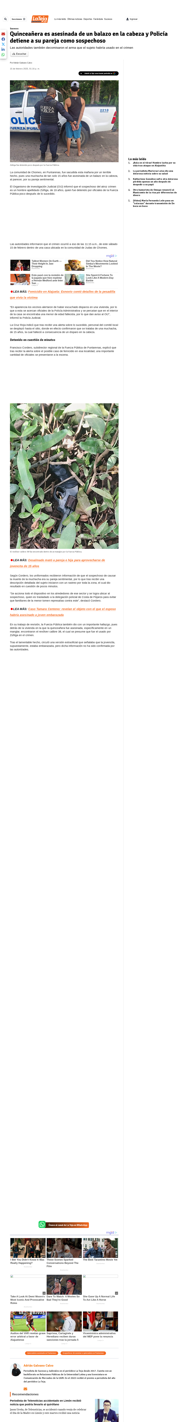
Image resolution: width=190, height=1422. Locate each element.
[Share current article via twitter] (3, 44)
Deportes (88, 19)
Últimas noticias (74, 19)
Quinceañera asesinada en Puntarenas (41, 1353)
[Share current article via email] (3, 34)
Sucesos (108, 19)
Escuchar (21, 54)
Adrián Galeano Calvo (22, 63)
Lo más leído (60, 19)
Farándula (98, 19)
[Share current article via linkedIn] (3, 49)
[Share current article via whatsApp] (3, 54)
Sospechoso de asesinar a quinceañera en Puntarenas (83, 1353)
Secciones (17, 19)
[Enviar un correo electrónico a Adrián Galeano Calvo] (25, 1389)
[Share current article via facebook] (3, 39)
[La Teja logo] (40, 19)
